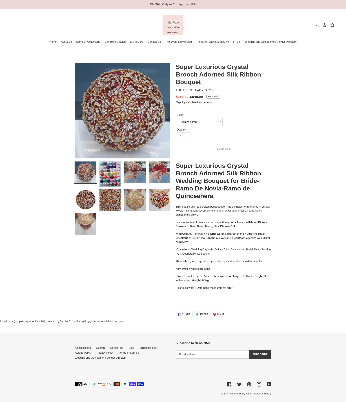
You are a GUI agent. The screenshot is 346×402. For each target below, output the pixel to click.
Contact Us (116, 347)
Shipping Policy (148, 347)
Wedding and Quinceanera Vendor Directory (101, 357)
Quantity (182, 129)
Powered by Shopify (261, 393)
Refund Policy (83, 352)
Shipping (181, 102)
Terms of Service (129, 352)
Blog (131, 347)
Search (100, 347)
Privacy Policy (105, 352)
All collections (83, 347)
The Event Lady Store (240, 393)
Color (180, 114)
